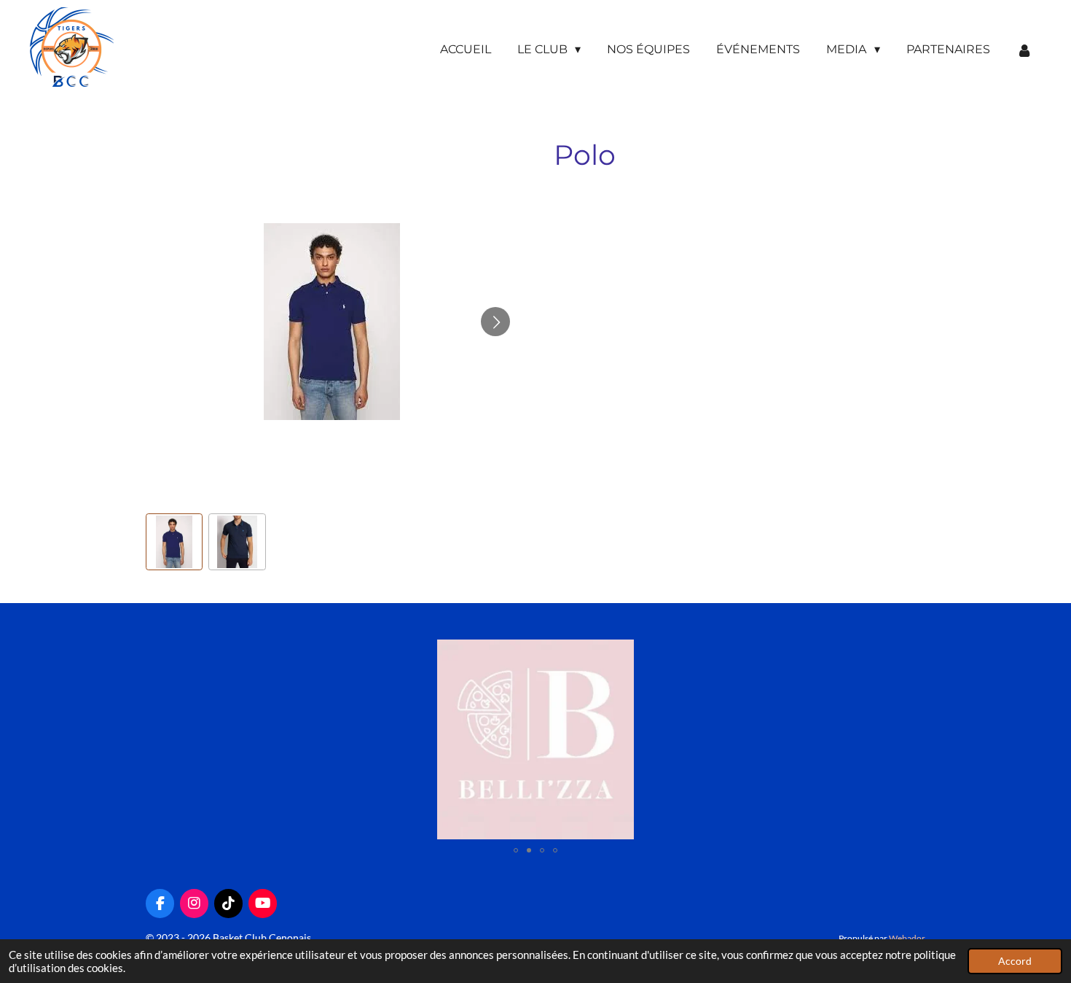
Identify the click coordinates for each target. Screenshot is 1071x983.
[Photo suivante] (495, 321)
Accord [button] (1015, 961)
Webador (907, 938)
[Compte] (1024, 50)
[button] (174, 541)
